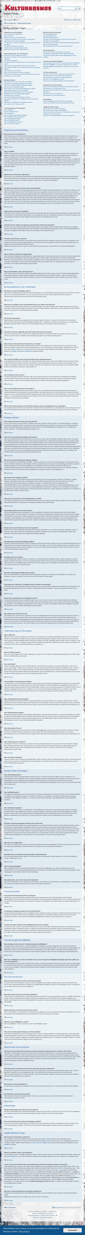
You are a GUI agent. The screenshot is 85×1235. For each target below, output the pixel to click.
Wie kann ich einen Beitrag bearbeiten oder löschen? (18, 83)
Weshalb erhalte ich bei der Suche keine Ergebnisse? (57, 75)
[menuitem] (16, 20)
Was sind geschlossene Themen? (13, 122)
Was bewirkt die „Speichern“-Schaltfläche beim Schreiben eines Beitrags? (21, 99)
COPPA (27, 192)
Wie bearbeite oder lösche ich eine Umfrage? (16, 90)
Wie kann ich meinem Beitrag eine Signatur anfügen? (18, 85)
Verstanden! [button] (72, 1230)
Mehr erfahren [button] (24, 1231)
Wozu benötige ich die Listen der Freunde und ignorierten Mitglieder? (61, 63)
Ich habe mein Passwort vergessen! (14, 46)
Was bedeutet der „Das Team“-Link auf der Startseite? (57, 46)
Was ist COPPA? (8, 36)
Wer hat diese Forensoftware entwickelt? (54, 108)
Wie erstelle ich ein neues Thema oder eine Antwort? (18, 81)
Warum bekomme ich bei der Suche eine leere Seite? (57, 77)
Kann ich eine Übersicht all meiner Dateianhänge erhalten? (58, 103)
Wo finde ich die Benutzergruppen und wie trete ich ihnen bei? (59, 39)
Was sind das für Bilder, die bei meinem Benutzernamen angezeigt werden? (22, 68)
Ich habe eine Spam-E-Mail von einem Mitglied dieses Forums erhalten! (59, 56)
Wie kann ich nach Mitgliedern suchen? (53, 79)
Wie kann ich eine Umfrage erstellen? (14, 87)
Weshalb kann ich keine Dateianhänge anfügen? (17, 93)
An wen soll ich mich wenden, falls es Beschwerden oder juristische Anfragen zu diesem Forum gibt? (61, 112)
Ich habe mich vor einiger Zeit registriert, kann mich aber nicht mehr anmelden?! (22, 43)
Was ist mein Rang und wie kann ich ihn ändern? (17, 72)
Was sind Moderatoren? (49, 36)
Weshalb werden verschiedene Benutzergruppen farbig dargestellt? (61, 42)
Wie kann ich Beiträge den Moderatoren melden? (17, 97)
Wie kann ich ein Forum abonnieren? (53, 93)
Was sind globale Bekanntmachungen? (14, 116)
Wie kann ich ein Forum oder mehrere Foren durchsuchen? (59, 74)
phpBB (36, 1211)
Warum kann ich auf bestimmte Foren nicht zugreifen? (18, 92)
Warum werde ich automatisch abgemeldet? (16, 48)
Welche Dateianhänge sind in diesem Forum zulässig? (57, 101)
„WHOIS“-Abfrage (62, 1168)
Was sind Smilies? (9, 113)
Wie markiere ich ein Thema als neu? (14, 104)
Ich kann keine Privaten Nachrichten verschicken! (56, 52)
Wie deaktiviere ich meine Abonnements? (54, 95)
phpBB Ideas (13, 1156)
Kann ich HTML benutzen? (11, 111)
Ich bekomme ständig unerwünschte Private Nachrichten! (58, 53)
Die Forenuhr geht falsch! (11, 60)
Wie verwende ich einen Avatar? (12, 70)
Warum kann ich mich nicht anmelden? (14, 41)
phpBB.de (29, 351)
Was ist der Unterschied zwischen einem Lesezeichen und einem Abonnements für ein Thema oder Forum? (60, 87)
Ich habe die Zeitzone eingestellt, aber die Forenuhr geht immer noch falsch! (22, 63)
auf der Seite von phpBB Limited (41, 1142)
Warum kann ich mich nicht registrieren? (15, 37)
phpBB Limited (16, 351)
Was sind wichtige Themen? (11, 120)
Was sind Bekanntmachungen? (12, 118)
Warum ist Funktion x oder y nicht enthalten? (55, 110)
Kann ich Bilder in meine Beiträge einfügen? (15, 115)
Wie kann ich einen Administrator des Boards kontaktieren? (59, 115)
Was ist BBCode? (9, 110)
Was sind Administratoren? (50, 34)
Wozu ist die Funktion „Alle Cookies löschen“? (16, 49)
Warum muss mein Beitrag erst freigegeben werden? (18, 102)
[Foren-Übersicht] (28, 7)
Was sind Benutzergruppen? (51, 37)
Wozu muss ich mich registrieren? (13, 34)
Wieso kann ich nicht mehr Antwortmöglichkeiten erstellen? (20, 88)
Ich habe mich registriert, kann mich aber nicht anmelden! (19, 39)
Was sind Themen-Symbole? (12, 123)
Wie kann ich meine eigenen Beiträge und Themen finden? (58, 81)
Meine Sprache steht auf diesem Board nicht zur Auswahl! (19, 65)
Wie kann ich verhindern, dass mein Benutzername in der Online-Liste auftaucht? (23, 57)
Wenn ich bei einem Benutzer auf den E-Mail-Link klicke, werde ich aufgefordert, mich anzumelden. (22, 75)
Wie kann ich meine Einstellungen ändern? (15, 55)
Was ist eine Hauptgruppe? (50, 44)
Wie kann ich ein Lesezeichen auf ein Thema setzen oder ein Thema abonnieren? (61, 90)
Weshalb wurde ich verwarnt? (12, 95)
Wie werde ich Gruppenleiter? (51, 41)
